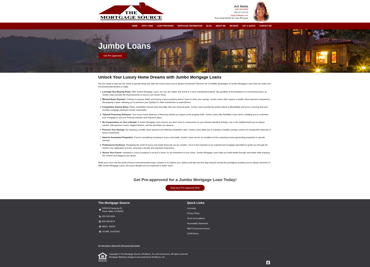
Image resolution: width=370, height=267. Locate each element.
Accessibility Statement (197, 223)
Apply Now (147, 26)
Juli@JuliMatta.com (239, 15)
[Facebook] (268, 263)
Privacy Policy (193, 213)
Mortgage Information (190, 26)
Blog (209, 26)
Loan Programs (165, 26)
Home (135, 26)
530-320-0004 (241, 9)
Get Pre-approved (112, 55)
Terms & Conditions (196, 218)
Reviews (234, 26)
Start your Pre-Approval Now (185, 188)
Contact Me (265, 26)
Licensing (191, 208)
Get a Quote (248, 26)
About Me (221, 26)
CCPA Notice (193, 233)
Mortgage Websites (118, 257)
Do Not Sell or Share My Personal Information (119, 246)
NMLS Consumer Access (198, 228)
